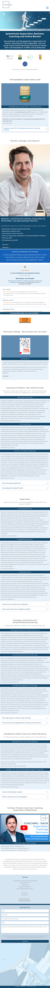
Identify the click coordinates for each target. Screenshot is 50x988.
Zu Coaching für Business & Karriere (11, 420)
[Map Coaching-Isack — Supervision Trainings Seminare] (25, 964)
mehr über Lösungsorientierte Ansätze (12, 651)
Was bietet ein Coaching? (8, 447)
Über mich (5, 244)
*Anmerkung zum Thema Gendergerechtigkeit (25, 69)
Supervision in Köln (33, 282)
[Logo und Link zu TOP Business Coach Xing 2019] (20, 59)
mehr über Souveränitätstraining (10, 682)
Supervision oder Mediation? (9, 536)
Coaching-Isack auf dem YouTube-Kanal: (13, 846)
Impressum (25, 892)
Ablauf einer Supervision (8, 599)
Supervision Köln (25, 899)
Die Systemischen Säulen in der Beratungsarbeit (15, 848)
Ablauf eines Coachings (8, 478)
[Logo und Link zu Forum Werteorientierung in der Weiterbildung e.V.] (25, 66)
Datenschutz (25, 894)
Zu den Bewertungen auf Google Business (25, 313)
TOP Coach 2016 (8, 123)
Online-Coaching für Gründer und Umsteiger (14, 766)
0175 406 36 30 (27, 886)
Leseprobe (6, 376)
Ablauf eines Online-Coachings (10, 787)
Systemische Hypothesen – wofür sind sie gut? (15, 850)
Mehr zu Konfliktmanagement (10, 712)
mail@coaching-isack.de (27, 888)
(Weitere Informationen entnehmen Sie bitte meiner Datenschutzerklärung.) (29, 937)
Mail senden (25, 941)
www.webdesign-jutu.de (31, 986)
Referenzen (6, 247)
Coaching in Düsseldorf (25, 283)
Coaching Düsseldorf (25, 900)
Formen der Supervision (8, 568)
